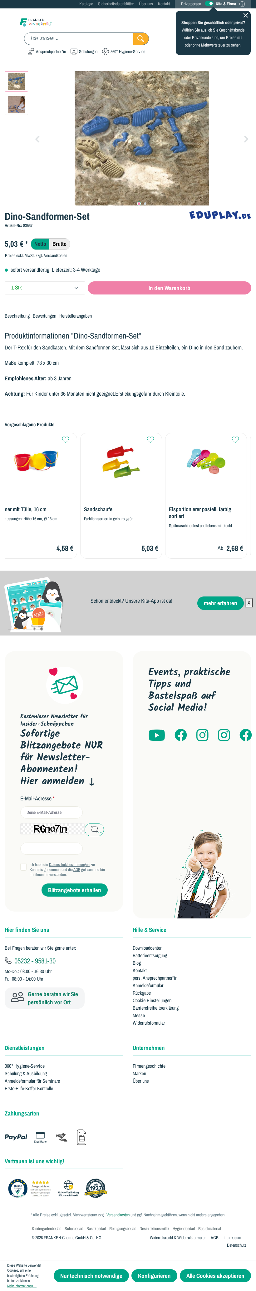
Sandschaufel (99, 509)
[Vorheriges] (37, 138)
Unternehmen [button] (149, 1048)
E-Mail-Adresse (37, 798)
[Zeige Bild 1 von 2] (139, 203)
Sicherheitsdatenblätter (116, 4)
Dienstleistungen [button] (25, 1048)
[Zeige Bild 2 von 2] (145, 203)
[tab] (17, 316)
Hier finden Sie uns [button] (27, 930)
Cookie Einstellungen (152, 1000)
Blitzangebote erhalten (74, 890)
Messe (139, 1015)
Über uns (146, 4)
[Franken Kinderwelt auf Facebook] (181, 735)
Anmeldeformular (148, 985)
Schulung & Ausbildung (26, 1073)
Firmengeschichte (149, 1065)
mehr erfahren (220, 603)
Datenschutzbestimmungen (69, 864)
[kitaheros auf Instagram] (224, 735)
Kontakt (164, 4)
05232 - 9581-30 (34, 961)
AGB (76, 869)
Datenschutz (236, 1245)
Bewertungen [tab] (44, 315)
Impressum (232, 1237)
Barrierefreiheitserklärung (156, 1007)
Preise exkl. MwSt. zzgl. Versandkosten (36, 255)
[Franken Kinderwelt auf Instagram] (202, 735)
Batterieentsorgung (150, 955)
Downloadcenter (147, 947)
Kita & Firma (226, 4)
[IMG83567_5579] (142, 138)
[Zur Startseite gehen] (36, 22)
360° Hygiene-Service (25, 1065)
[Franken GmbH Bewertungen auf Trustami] (59, 1188)
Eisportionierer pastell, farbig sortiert (200, 513)
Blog (137, 962)
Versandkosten (118, 1215)
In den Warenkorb (169, 288)
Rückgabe (142, 992)
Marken (139, 1073)
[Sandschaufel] (121, 461)
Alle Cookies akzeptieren (215, 1276)
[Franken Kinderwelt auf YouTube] (157, 736)
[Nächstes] (246, 138)
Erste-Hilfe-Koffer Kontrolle (29, 1088)
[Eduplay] (220, 214)
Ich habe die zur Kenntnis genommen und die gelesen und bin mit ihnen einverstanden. (67, 869)
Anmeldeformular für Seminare (32, 1080)
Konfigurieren (154, 1276)
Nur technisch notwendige (91, 1276)
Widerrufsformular (149, 1022)
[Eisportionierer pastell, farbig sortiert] (206, 461)
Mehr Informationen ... (22, 1286)
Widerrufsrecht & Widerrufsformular (178, 1237)
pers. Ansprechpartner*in (155, 977)
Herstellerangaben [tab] (75, 315)
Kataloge (86, 4)
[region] (128, 138)
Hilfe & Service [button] (149, 930)
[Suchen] (141, 38)
